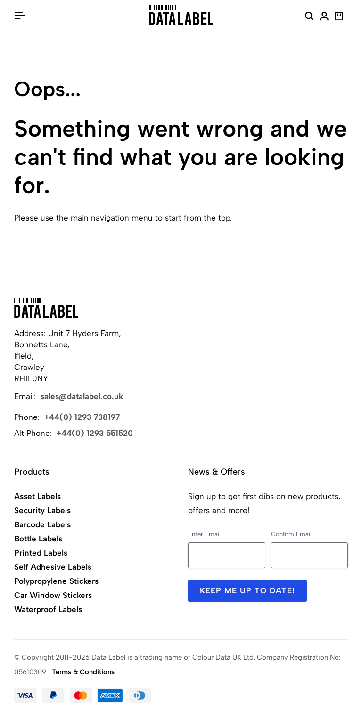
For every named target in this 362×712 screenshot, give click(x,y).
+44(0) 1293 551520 (95, 433)
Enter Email (204, 534)
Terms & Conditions (83, 672)
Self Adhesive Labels (52, 567)
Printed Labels (40, 552)
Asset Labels (37, 496)
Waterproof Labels (48, 609)
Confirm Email (291, 534)
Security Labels (42, 510)
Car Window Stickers (53, 595)
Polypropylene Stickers (56, 581)
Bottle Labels (38, 538)
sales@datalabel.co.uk (82, 396)
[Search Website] (309, 17)
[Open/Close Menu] (19, 15)
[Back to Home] (46, 308)
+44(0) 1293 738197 (82, 417)
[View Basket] (339, 17)
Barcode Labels (42, 524)
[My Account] (324, 17)
